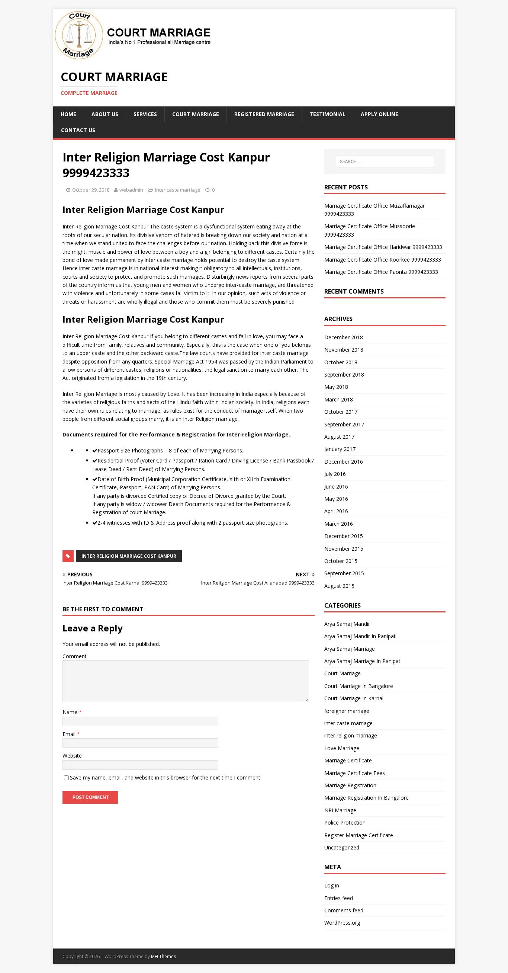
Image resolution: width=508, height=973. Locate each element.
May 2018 (336, 386)
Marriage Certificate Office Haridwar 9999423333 (383, 246)
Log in (331, 885)
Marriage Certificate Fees (354, 773)
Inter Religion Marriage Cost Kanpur (128, 556)
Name (70, 712)
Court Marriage (195, 114)
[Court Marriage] (132, 57)
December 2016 (343, 461)
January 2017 (340, 448)
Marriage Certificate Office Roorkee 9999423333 (382, 259)
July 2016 (335, 473)
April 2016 (336, 511)
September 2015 (344, 573)
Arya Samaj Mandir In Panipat (360, 636)
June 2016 (336, 486)
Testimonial (327, 114)
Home (68, 114)
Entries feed (338, 898)
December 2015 (343, 536)
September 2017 (344, 424)
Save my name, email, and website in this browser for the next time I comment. (165, 777)
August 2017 (339, 436)
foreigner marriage (346, 710)
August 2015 (339, 585)
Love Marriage (341, 748)
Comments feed (343, 910)
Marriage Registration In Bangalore (366, 797)
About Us (104, 114)
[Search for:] (385, 161)
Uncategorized (341, 847)
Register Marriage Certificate (358, 835)
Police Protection (345, 822)
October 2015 (340, 560)
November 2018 (343, 349)
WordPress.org (342, 922)
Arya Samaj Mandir (347, 623)
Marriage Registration (350, 785)
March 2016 (338, 523)
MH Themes (163, 956)
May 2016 (336, 498)
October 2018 (340, 362)
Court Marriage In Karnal (353, 698)
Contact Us (78, 130)
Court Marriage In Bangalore (358, 685)
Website (72, 755)
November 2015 (343, 548)
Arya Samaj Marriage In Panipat (362, 661)
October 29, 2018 (90, 189)
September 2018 (344, 374)
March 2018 (338, 399)
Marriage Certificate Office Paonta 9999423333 (381, 271)
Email (69, 733)
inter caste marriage (177, 189)
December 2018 (343, 337)
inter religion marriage (350, 735)
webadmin (131, 189)
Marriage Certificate (348, 760)
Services (145, 114)
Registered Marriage (264, 114)
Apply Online (379, 114)
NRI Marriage (340, 810)
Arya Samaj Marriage (349, 648)
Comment (74, 656)
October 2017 (340, 411)
